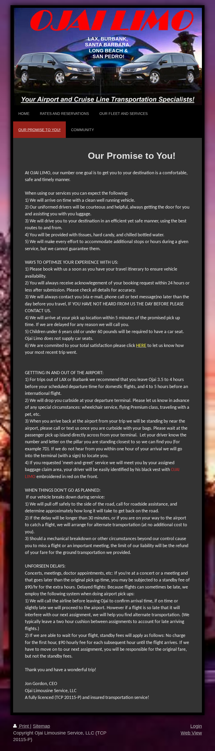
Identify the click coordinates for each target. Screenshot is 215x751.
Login (196, 726)
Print (24, 726)
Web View (191, 733)
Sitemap (41, 726)
